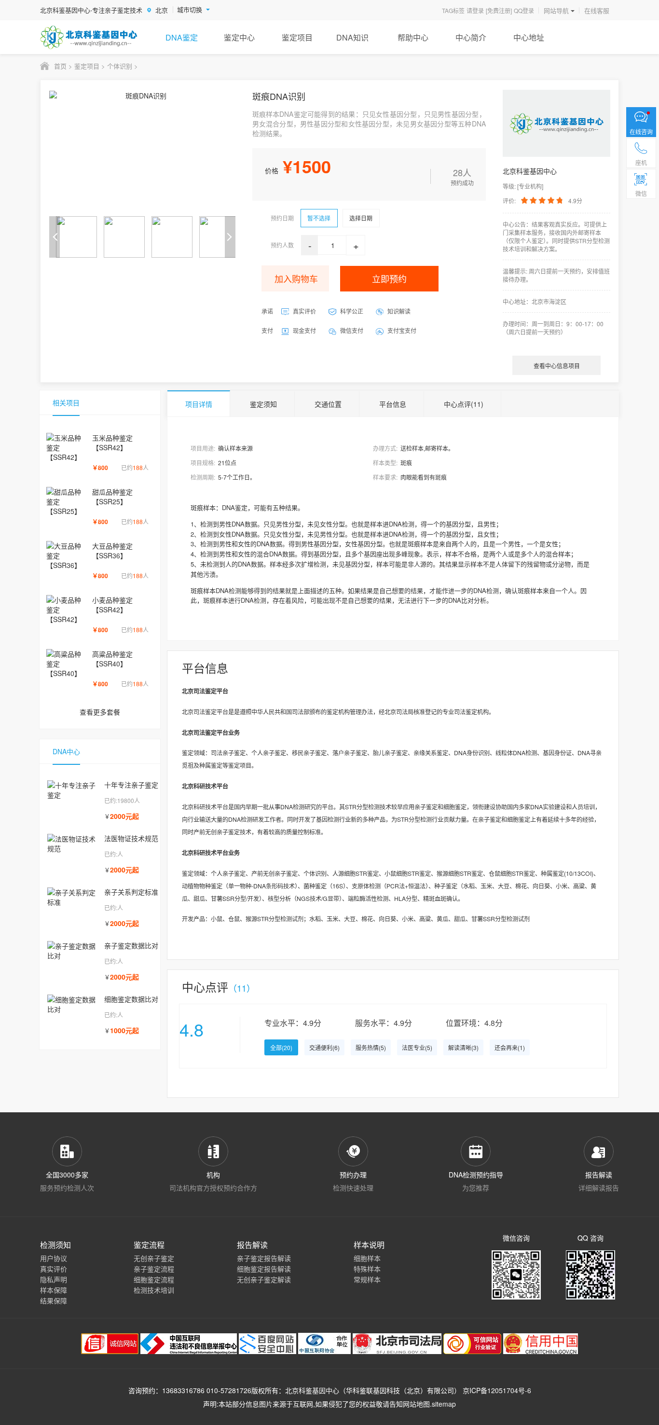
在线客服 (596, 10)
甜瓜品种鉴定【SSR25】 (112, 496)
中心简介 (470, 37)
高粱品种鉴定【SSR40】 (112, 658)
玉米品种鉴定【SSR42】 (112, 442)
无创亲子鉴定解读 (264, 1279)
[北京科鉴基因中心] (89, 37)
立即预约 (389, 278)
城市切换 (189, 9)
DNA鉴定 (181, 37)
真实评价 (53, 1268)
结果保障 (53, 1300)
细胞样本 (367, 1258)
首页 (60, 65)
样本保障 (53, 1290)
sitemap (444, 1404)
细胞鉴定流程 (154, 1279)
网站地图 (416, 1404)
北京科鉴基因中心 (312, 1390)
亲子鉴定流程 (154, 1268)
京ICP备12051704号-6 (497, 1390)
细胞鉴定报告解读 (264, 1268)
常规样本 (367, 1279)
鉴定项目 (297, 37)
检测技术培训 (154, 1290)
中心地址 (528, 37)
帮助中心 (413, 37)
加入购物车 (296, 278)
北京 (161, 9)
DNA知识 (352, 37)
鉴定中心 (239, 37)
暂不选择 (318, 218)
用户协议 (53, 1258)
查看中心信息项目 (557, 365)
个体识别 (119, 65)
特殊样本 (367, 1268)
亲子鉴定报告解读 (264, 1258)
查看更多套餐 (100, 712)
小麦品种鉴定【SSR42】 (112, 604)
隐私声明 (53, 1279)
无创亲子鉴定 (154, 1258)
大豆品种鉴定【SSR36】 (112, 550)
